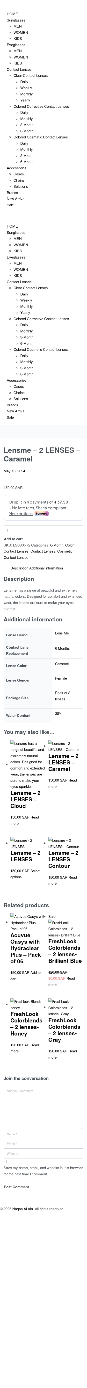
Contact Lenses (42, 551)
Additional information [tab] (46, 567)
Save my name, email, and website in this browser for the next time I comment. (43, 1170)
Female (61, 678)
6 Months (62, 648)
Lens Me (62, 632)
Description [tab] (19, 567)
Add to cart (13, 538)
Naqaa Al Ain (22, 1208)
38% (58, 713)
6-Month (56, 544)
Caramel (62, 663)
